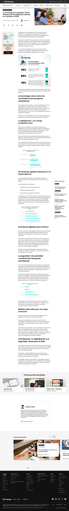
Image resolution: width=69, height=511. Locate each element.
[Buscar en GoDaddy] (65, 5)
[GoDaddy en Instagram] (56, 499)
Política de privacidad (59, 504)
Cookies (65, 504)
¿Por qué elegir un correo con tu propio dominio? (48, 450)
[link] (8, 25)
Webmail (27, 486)
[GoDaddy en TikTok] (59, 499)
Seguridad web (61, 488)
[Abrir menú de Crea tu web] (21, 5)
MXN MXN (25, 499)
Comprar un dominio (62, 475)
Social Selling (57, 5)
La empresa (4, 476)
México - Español (16, 499)
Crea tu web (18, 5)
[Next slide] (54, 436)
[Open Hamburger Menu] (3, 1)
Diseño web (41, 445)
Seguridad (36, 5)
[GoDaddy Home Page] (7, 499)
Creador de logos (61, 490)
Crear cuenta (52, 482)
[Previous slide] (50, 436)
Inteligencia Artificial (49, 5)
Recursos (12, 479)
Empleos (4, 478)
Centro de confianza (6, 489)
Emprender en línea (27, 5)
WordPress (60, 484)
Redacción (4, 487)
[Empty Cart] (65, 1)
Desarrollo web (57, 212)
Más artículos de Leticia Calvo (26, 421)
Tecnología (41, 5)
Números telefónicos (62, 492)
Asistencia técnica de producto (15, 475)
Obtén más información (43, 454)
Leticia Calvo (26, 20)
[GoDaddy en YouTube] (65, 499)
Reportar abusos (13, 477)
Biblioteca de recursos (7, 5)
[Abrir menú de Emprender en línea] (31, 5)
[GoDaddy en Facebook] (53, 499)
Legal (53, 504)
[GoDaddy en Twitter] (62, 499)
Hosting (60, 486)
